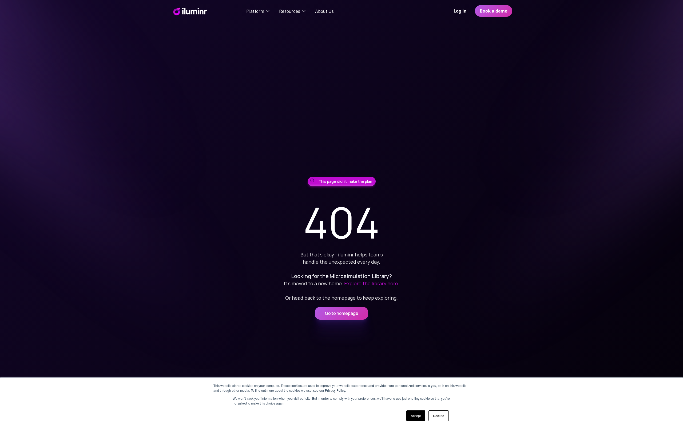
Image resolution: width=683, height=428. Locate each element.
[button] (258, 11)
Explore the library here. (371, 283)
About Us (324, 11)
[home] (190, 11)
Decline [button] (438, 415)
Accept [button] (416, 415)
